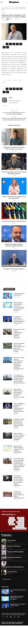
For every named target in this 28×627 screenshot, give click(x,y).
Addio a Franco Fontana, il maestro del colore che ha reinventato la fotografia (19, 436)
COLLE (3, 80)
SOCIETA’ (21, 524)
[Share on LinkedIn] (20, 44)
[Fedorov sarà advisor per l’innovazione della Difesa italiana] (14, 161)
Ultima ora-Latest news (19, 528)
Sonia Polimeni (12, 571)
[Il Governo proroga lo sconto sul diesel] (14, 210)
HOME (11, 518)
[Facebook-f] (3, 617)
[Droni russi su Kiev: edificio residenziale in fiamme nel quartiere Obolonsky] (7, 332)
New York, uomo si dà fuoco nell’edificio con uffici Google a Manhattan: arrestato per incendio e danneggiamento (19, 363)
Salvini (20, 80)
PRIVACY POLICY (7, 579)
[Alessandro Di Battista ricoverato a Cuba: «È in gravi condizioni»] (14, 136)
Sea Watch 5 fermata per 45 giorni (14, 269)
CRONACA (20, 518)
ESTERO (21, 520)
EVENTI (12, 524)
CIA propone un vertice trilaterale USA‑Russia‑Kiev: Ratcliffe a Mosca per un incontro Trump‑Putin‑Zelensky (19, 379)
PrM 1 (10, 97)
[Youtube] (10, 617)
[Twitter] (7, 617)
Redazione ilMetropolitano (15, 551)
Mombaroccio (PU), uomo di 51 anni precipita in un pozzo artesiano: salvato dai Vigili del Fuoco (19, 423)
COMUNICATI (19, 526)
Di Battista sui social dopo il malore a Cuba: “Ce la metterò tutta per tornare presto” (19, 320)
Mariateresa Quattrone (14, 557)
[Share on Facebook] (10, 44)
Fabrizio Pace (11, 540)
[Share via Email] (7, 47)
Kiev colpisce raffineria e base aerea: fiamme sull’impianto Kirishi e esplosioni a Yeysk (19, 393)
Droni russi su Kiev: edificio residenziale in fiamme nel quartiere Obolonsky (19, 333)
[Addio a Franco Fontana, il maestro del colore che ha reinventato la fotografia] (7, 436)
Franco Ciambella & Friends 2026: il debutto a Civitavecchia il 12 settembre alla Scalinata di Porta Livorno (19, 408)
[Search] (26, 2)
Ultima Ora (5, 586)
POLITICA (12, 7)
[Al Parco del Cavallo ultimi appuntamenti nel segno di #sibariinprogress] (7, 494)
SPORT (11, 522)
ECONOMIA (20, 522)
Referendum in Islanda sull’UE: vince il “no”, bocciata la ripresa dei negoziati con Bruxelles (19, 306)
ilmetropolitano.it (5, 7)
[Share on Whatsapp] (4, 47)
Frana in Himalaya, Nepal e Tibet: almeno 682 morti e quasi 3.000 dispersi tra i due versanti (19, 347)
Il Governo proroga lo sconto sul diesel (14, 221)
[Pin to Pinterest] (17, 44)
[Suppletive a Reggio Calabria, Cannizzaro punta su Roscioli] (14, 233)
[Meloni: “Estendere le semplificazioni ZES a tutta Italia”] (14, 186)
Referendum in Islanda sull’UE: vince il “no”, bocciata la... (16, 598)
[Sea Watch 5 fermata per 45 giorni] (14, 258)
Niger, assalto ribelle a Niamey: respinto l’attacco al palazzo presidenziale (19, 449)
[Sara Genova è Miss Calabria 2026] (7, 296)
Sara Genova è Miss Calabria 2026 (19, 294)
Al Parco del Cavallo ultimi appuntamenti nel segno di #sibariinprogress (19, 495)
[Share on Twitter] (13, 44)
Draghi (14, 80)
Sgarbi (3, 82)
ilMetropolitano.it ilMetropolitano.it (12, 567)
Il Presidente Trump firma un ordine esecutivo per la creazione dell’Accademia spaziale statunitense (18, 480)
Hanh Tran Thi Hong (13, 546)
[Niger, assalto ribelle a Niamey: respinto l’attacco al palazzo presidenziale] (7, 448)
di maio (9, 80)
